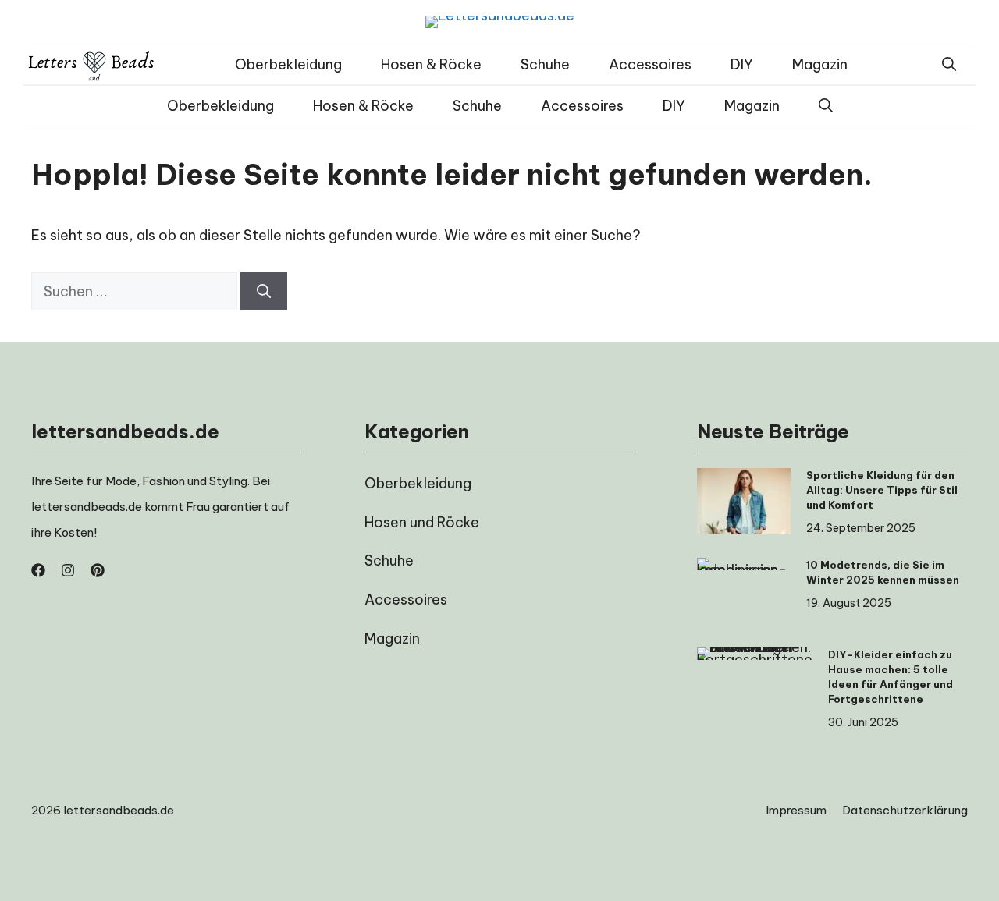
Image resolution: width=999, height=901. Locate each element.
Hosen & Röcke (431, 64)
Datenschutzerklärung (905, 810)
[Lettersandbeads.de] (91, 64)
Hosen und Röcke (421, 522)
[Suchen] (263, 291)
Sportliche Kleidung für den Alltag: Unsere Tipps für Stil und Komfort (882, 490)
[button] (949, 64)
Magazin (820, 64)
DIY (742, 64)
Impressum (796, 810)
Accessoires (650, 64)
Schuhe (545, 64)
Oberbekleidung (288, 64)
